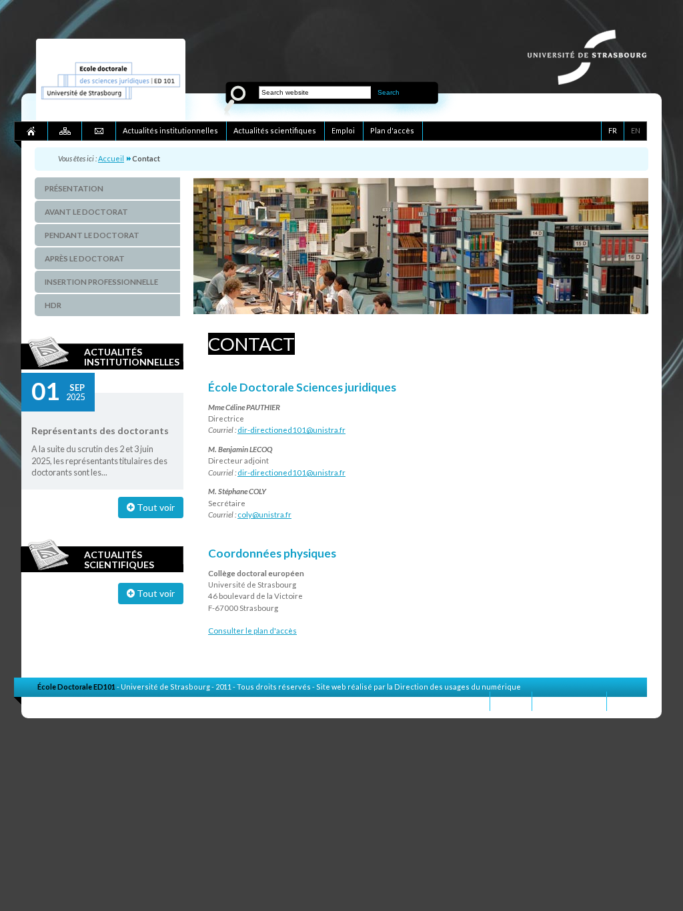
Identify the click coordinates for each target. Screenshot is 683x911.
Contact (511, 700)
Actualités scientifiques (119, 559)
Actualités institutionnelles (131, 356)
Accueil (111, 158)
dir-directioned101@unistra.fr (291, 429)
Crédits (627, 700)
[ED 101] (110, 117)
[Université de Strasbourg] (594, 81)
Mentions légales (569, 700)
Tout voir (155, 507)
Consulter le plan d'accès (252, 630)
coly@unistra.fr (264, 514)
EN (635, 130)
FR (612, 130)
